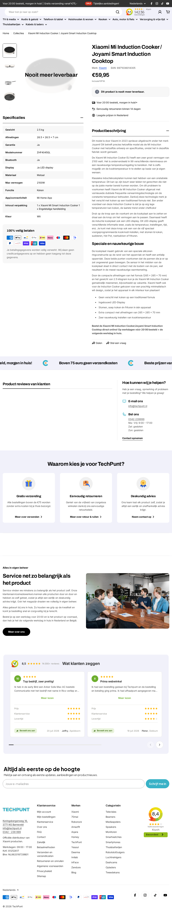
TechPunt (17, 906)
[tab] (26, 385)
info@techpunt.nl (137, 406)
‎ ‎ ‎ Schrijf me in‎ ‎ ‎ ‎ (157, 784)
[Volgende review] (159, 744)
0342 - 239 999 (12, 831)
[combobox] (63, 12)
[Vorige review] (150, 744)
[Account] (160, 12)
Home (6, 33)
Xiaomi (103, 67)
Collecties (18, 33)
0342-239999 (136, 419)
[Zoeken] (118, 12)
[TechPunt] (16, 809)
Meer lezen (47, 698)
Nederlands (136, 3)
